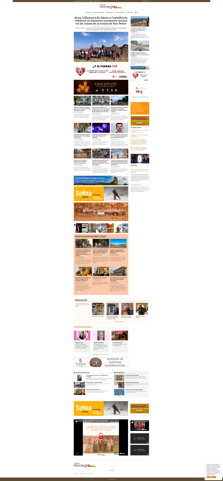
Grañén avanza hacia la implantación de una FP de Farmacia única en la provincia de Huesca (140, 54)
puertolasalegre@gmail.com (96, 1)
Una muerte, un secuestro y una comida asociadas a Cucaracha (118, 279)
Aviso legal (76, 473)
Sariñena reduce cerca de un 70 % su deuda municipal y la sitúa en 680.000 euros (119, 136)
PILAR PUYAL (79, 342)
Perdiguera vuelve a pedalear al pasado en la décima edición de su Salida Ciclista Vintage (119, 109)
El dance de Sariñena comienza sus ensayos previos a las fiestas (80, 162)
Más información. (137, 180)
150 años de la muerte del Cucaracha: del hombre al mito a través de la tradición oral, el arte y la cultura (83, 252)
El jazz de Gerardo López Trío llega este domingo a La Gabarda (101, 136)
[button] (115, 321)
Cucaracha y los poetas (99, 278)
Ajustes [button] (208, 477)
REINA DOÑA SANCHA (132, 382)
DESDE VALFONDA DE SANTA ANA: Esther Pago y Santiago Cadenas (112, 317)
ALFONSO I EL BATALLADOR (134, 389)
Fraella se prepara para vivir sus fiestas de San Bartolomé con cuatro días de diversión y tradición (119, 162)
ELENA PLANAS (98, 342)
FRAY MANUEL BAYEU (132, 375)
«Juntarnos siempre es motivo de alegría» (140, 131)
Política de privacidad (90, 473)
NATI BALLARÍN (118, 342)
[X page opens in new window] (144, 1)
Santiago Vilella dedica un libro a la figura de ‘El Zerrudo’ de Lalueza (83, 279)
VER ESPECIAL (101, 213)
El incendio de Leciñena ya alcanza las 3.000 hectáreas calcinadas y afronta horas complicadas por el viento (139, 141)
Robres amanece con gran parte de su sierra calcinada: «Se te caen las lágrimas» (139, 148)
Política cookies (82, 473)
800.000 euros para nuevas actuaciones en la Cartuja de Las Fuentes (82, 136)
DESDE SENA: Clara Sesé (98, 316)
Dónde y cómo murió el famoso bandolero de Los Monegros (117, 251)
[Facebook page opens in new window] (143, 1)
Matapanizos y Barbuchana (94, 382)
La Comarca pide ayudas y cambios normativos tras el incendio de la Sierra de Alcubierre (139, 29)
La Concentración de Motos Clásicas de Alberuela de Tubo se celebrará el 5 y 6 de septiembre (100, 162)
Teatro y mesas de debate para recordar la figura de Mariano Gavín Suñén (100, 251)
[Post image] (101, 47)
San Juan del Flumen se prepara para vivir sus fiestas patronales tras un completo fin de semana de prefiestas (101, 109)
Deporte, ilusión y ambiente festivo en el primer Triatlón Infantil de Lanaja (82, 109)
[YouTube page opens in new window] (146, 1)
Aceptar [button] (214, 477)
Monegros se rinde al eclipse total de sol (139, 135)
